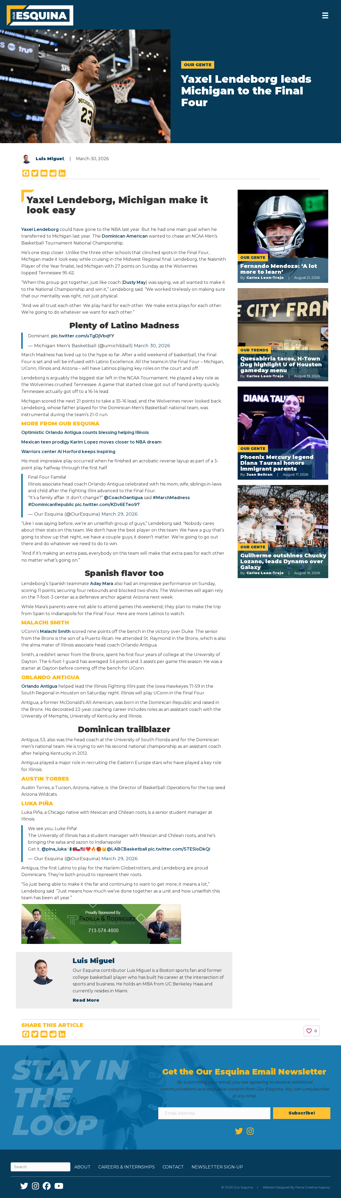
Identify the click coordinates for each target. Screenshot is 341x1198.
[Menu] (325, 15)
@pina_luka (54, 849)
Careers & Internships (126, 1167)
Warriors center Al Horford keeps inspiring (68, 451)
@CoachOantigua (123, 497)
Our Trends (254, 350)
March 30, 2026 (152, 345)
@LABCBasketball (127, 849)
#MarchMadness (171, 497)
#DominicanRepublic (51, 504)
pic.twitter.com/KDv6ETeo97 (107, 504)
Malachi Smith (55, 631)
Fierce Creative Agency (312, 1187)
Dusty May (134, 282)
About (82, 1167)
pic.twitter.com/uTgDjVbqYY (82, 335)
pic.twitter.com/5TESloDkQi (179, 849)
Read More (86, 1000)
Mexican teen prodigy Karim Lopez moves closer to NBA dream (91, 442)
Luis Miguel (50, 158)
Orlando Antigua (39, 686)
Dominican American (125, 236)
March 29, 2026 (120, 514)
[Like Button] (309, 1031)
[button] (301, 1113)
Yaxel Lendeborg (40, 229)
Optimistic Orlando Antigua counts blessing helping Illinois (85, 432)
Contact (173, 1167)
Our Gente (198, 64)
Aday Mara (101, 583)
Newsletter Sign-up (217, 1167)
